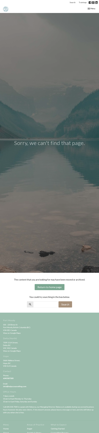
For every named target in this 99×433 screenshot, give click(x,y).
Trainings (83, 2)
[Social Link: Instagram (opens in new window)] (93, 2)
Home (6, 428)
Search (73, 2)
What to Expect (59, 424)
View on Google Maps (12, 333)
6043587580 (8, 378)
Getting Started (58, 428)
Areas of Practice (35, 424)
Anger (29, 428)
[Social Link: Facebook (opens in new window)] (90, 2)
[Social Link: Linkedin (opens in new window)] (96, 2)
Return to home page (50, 287)
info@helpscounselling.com (14, 386)
